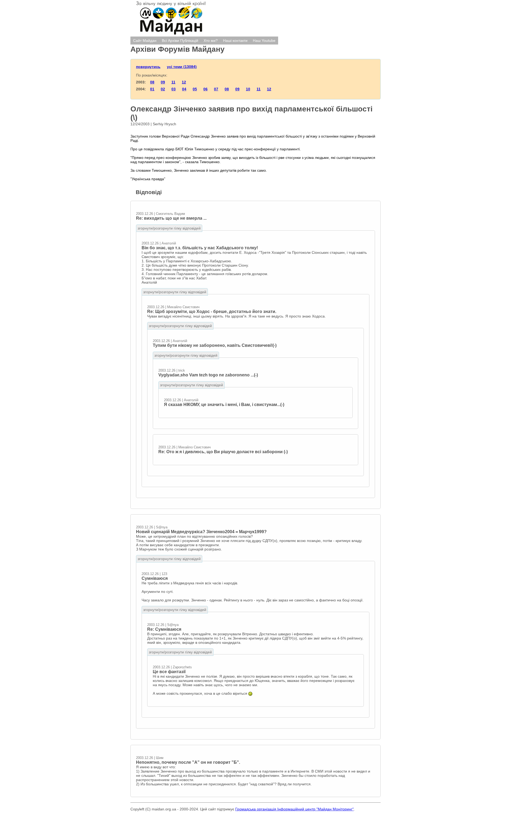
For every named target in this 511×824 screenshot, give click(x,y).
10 (248, 89)
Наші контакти (235, 40)
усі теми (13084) (182, 67)
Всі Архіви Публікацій (180, 40)
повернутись (148, 67)
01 (152, 89)
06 (205, 89)
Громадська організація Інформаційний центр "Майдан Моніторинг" (294, 809)
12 (184, 82)
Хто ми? (211, 40)
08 (152, 82)
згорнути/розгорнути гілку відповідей (169, 228)
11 (173, 82)
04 (184, 89)
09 (163, 82)
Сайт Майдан (144, 40)
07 (216, 89)
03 (173, 89)
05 (195, 89)
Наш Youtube (264, 40)
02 (163, 89)
